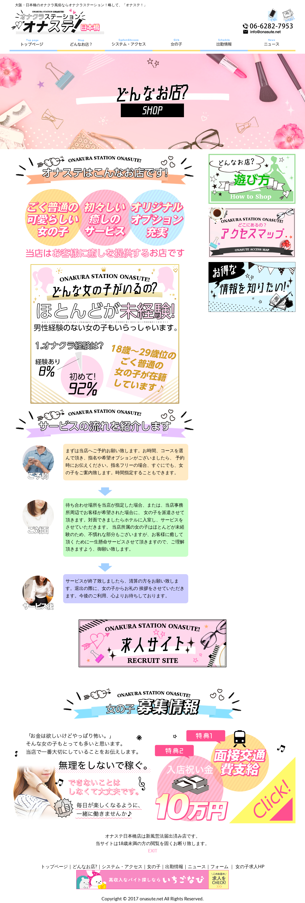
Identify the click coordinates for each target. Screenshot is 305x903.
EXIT (152, 851)
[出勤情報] (224, 44)
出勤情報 (174, 867)
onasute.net (151, 899)
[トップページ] (33, 44)
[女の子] (176, 44)
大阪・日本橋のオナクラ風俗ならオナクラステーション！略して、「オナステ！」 (81, 5)
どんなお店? (84, 867)
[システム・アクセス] (128, 44)
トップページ (54, 867)
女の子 (154, 867)
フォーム (219, 867)
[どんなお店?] (81, 44)
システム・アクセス (122, 867)
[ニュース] (271, 44)
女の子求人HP (249, 867)
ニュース (197, 867)
